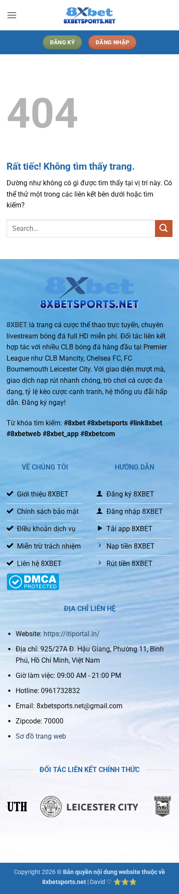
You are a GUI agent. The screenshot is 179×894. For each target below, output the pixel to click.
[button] (12, 15)
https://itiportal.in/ (71, 634)
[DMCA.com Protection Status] (33, 581)
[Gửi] (163, 228)
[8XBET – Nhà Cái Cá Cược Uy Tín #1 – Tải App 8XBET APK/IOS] (89, 15)
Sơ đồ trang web (41, 736)
